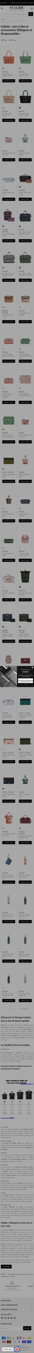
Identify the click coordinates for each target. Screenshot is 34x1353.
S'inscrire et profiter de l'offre (25, 682)
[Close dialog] (32, 667)
